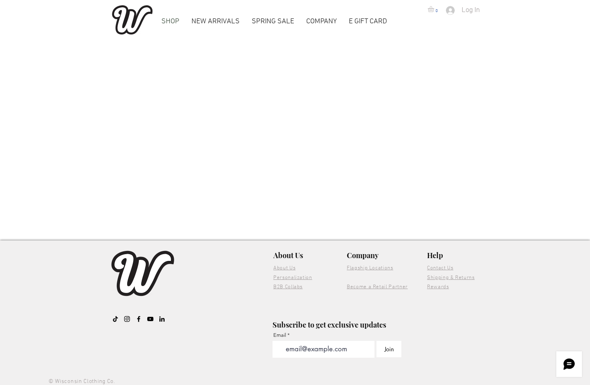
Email (279, 335)
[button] (434, 9)
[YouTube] (150, 319)
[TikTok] (115, 319)
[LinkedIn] (162, 319)
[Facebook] (138, 319)
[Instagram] (127, 319)
